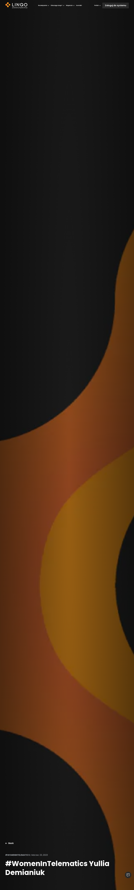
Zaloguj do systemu (115, 5)
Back (11, 843)
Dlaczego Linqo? (56, 5)
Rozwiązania (42, 5)
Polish (96, 5)
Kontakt (79, 5)
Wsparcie (69, 5)
